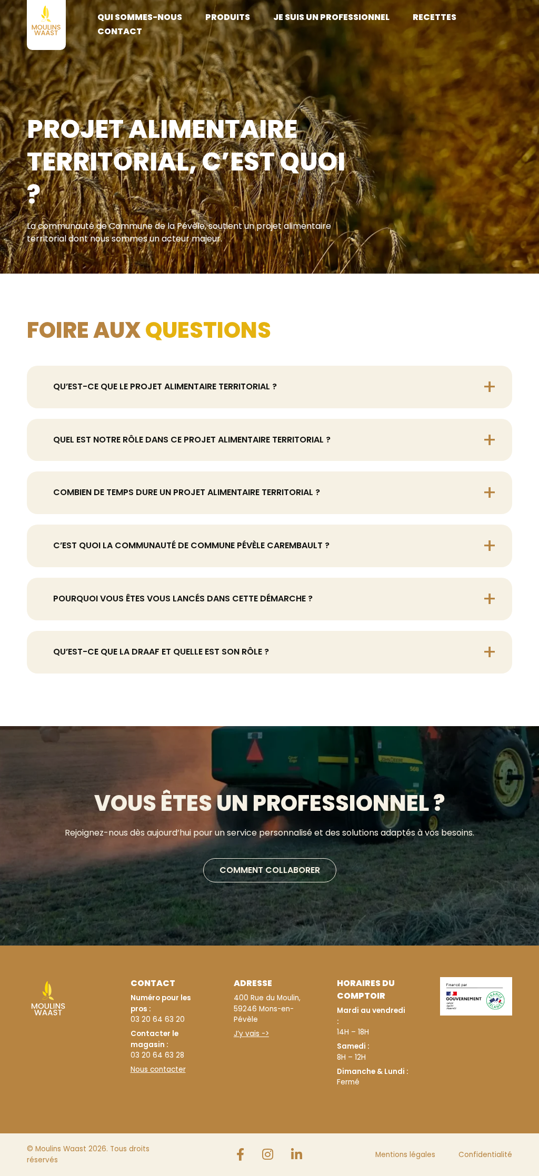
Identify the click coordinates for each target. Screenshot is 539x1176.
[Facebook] (240, 1154)
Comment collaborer (269, 870)
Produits (227, 17)
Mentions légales (405, 1155)
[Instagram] (267, 1154)
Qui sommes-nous (139, 17)
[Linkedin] (296, 1154)
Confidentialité (485, 1155)
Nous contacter (158, 1069)
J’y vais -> (251, 1034)
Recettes (434, 17)
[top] (505, 810)
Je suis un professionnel (331, 17)
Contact (119, 31)
